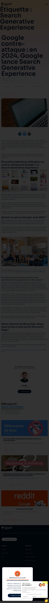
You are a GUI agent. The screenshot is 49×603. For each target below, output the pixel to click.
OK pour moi (43, 596)
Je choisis (34, 596)
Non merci (25, 596)
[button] (46, 600)
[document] (24, 301)
